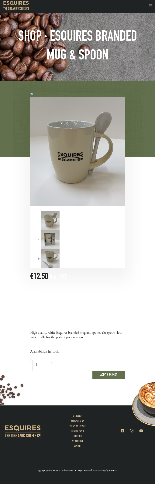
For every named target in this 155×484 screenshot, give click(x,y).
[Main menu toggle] (150, 5)
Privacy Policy (77, 421)
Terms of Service (77, 426)
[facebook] (124, 431)
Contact (77, 446)
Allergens (77, 416)
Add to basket (108, 375)
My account (77, 441)
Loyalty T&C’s (77, 431)
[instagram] (134, 431)
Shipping (78, 436)
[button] (32, 95)
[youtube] (141, 431)
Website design (99, 470)
